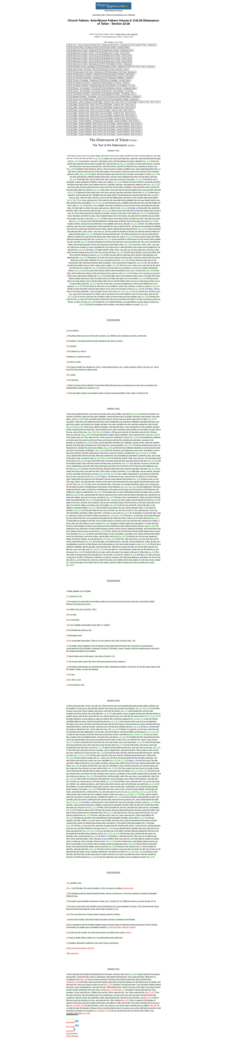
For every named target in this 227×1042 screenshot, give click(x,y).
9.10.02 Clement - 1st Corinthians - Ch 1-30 (119, 85)
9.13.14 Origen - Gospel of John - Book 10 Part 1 (119, 115)
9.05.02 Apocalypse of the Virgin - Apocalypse (120, 72)
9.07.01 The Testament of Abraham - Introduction (84, 77)
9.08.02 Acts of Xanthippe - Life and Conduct (115, 80)
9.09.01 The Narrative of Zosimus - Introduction (83, 83)
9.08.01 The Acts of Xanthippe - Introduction (82, 80)
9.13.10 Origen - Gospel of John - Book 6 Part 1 (116, 110)
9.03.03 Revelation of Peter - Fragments (111, 66)
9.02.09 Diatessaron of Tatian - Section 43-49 (82, 61)
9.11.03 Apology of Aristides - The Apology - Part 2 (84, 96)
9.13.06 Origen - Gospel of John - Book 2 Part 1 (118, 104)
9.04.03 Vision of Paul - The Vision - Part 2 (113, 69)
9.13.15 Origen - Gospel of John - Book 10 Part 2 (84, 118)
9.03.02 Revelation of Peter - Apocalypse (81, 66)
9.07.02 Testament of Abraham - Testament (118, 77)
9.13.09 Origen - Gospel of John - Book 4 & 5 (82, 110)
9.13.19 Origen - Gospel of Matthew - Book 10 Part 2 (85, 123)
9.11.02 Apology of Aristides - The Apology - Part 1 (118, 94)
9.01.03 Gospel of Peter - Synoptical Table (114, 47)
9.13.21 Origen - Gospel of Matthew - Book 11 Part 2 (85, 126)
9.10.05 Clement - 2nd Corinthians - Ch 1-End (82, 91)
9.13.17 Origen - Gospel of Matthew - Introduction (84, 121)
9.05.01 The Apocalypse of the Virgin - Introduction (84, 72)
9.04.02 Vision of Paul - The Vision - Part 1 (82, 69)
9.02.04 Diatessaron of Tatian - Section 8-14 (114, 53)
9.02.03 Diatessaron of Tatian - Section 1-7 (82, 53)
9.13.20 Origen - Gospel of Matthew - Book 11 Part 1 (123, 123)
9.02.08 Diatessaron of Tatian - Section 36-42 (115, 58)
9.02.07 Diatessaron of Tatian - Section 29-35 (82, 58)
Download (131, 15)
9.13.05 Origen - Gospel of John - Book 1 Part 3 (83, 104)
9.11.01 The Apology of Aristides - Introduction (83, 94)
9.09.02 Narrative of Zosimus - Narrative (115, 83)
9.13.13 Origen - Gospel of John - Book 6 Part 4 (83, 115)
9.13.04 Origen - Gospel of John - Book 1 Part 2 (143, 102)
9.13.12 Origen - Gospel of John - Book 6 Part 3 (118, 113)
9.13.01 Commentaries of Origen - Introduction (122, 99)
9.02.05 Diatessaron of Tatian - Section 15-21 (82, 56)
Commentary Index (98, 15)
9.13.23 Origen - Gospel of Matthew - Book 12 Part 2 (85, 129)
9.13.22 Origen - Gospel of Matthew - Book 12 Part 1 (123, 126)
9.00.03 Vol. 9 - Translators (118, 45)
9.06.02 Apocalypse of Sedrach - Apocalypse (118, 75)
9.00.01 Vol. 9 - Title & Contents (78, 45)
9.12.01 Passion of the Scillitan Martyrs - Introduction (122, 96)
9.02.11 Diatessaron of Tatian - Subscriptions (82, 64)
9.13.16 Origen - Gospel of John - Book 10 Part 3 (119, 118)
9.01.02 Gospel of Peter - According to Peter (82, 47)
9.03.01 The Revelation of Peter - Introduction (115, 64)
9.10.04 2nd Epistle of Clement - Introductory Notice (118, 88)
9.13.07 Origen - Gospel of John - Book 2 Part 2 (83, 107)
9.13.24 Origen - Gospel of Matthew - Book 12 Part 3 (123, 129)
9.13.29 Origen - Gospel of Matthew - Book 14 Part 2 (123, 134)
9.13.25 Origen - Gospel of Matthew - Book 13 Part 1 (85, 132)
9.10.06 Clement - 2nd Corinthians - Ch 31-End (116, 91)
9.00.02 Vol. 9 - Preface (99, 45)
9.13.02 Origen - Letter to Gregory (78, 102)
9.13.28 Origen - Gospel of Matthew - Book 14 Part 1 (85, 134)
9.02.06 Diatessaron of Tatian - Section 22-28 (115, 56)
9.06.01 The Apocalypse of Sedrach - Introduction (84, 75)
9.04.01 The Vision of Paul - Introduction (140, 66)
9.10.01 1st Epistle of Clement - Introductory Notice (85, 85)
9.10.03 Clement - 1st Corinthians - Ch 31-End (83, 88)
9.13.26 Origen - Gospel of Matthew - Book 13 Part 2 (123, 132)
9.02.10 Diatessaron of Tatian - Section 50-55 (115, 61)
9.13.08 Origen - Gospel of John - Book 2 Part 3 (118, 107)
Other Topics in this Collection (127, 34)
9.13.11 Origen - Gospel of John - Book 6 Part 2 (83, 113)
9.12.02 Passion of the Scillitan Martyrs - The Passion (85, 99)
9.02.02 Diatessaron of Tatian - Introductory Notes (116, 50)
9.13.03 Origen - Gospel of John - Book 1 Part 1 (108, 102)
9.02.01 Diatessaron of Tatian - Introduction (82, 50)
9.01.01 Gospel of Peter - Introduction (143, 45)
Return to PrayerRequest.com (117, 15)
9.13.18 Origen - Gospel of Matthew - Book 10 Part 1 (121, 121)
